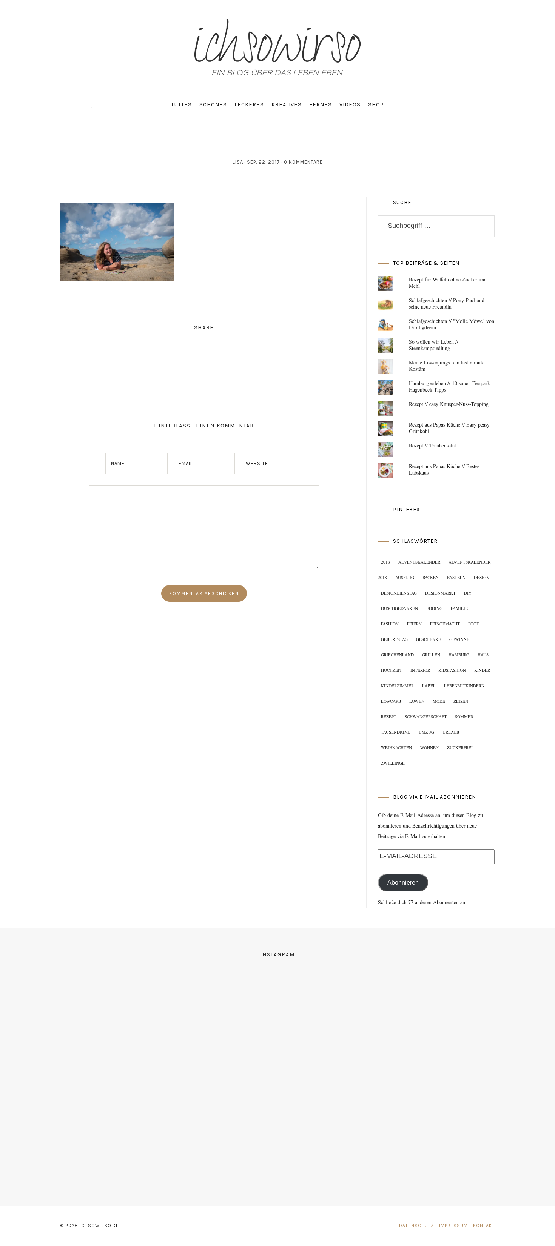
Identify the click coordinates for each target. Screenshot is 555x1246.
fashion (390, 624)
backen (430, 577)
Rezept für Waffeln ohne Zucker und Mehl (448, 282)
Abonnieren (403, 882)
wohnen (429, 747)
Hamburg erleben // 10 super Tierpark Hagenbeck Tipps (449, 386)
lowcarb (391, 701)
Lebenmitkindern (464, 685)
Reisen (460, 701)
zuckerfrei (460, 747)
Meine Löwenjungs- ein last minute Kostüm (446, 365)
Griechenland (397, 655)
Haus (483, 655)
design (481, 577)
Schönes (213, 104)
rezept (388, 716)
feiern (414, 624)
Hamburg (459, 655)
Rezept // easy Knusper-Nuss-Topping (449, 403)
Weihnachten (396, 747)
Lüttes (181, 104)
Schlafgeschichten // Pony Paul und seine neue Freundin (446, 303)
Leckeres (249, 104)
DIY (468, 593)
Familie (459, 608)
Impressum (453, 1225)
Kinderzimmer (397, 685)
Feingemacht (445, 624)
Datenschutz (416, 1225)
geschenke (428, 639)
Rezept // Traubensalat (432, 445)
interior (420, 670)
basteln (456, 577)
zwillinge (393, 763)
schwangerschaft (426, 716)
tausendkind (395, 732)
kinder (482, 670)
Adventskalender (419, 562)
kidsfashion (452, 670)
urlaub (450, 732)
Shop (376, 104)
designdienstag (399, 593)
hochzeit (391, 670)
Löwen (416, 701)
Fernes (320, 104)
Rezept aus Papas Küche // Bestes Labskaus (444, 469)
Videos (350, 104)
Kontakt (484, 1225)
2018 (385, 562)
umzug (426, 732)
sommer (464, 716)
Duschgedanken (399, 608)
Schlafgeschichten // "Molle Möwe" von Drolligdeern (451, 324)
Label (429, 685)
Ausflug (404, 577)
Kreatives (286, 104)
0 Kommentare (303, 162)
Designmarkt (440, 593)
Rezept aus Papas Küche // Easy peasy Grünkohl (449, 428)
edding (434, 608)
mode (439, 701)
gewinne (459, 639)
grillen (431, 655)
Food (473, 624)
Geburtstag (394, 639)
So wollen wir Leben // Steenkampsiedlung (433, 345)
